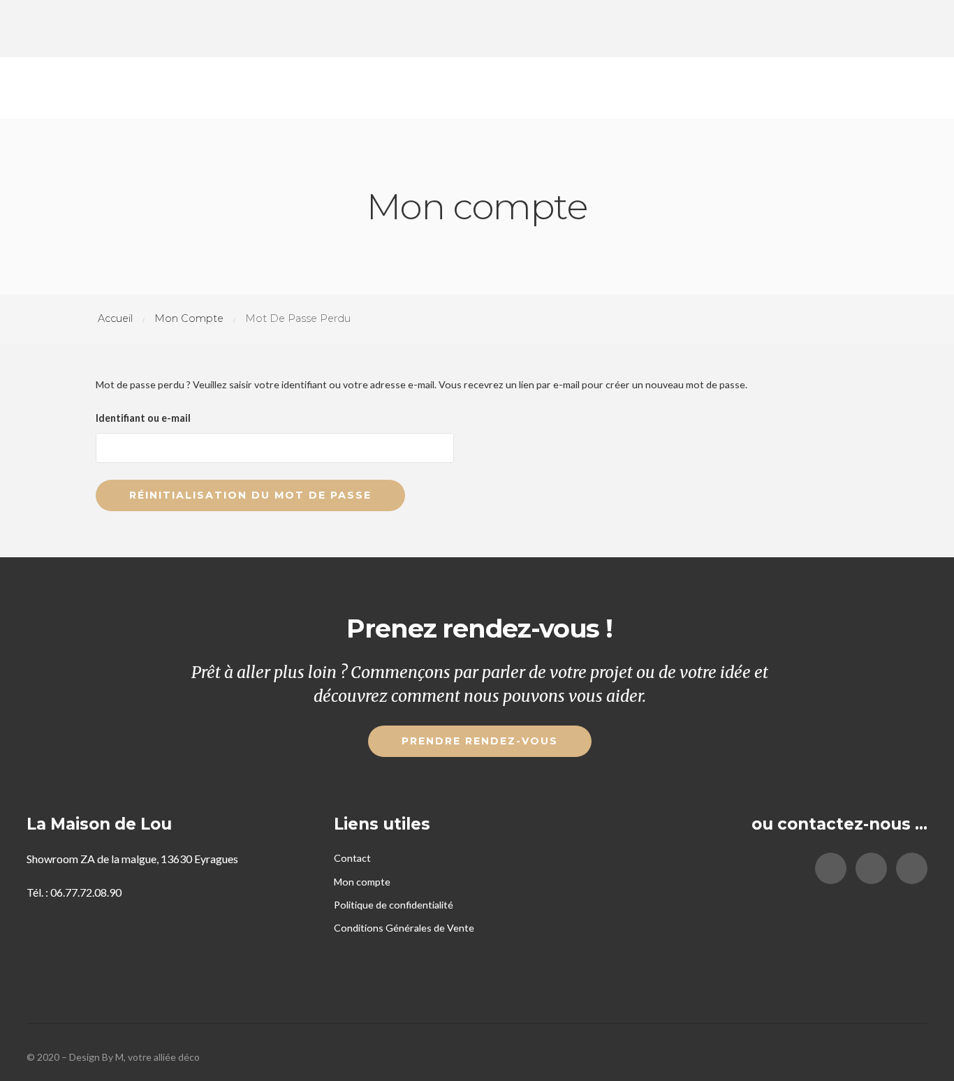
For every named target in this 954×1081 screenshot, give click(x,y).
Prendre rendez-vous (480, 741)
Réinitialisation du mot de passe (250, 495)
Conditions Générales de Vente (404, 928)
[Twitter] (871, 868)
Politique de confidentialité (393, 905)
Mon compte (188, 318)
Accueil (115, 318)
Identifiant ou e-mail (143, 418)
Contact (352, 858)
